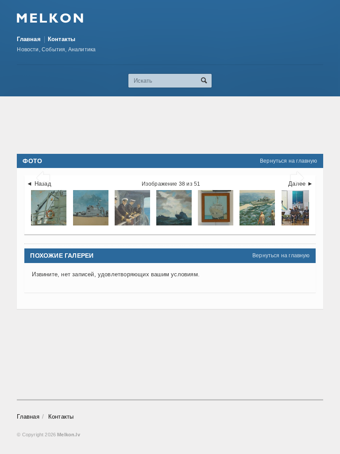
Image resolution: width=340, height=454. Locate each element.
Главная (28, 39)
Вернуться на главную (288, 161)
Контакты (62, 39)
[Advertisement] (178, 125)
